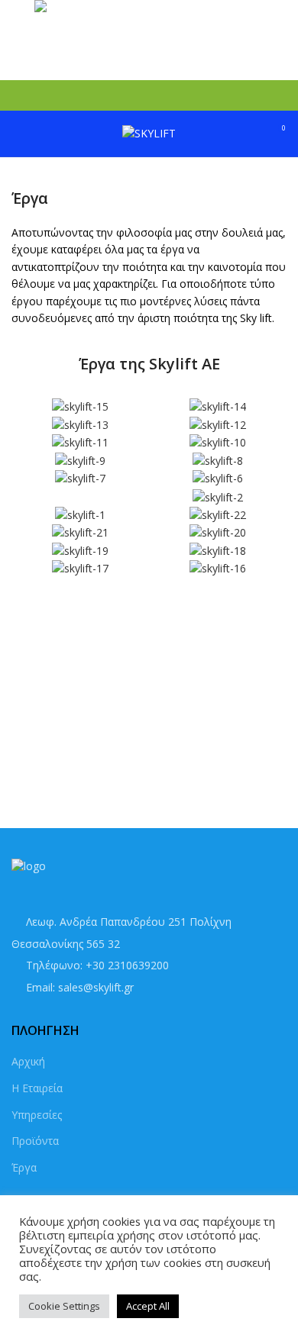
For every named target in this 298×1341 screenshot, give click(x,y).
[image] (80, 406)
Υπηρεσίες (36, 1114)
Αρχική (28, 1061)
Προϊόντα (35, 1140)
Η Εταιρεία (37, 1088)
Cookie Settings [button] (64, 1306)
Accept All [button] (148, 1306)
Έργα (24, 1167)
